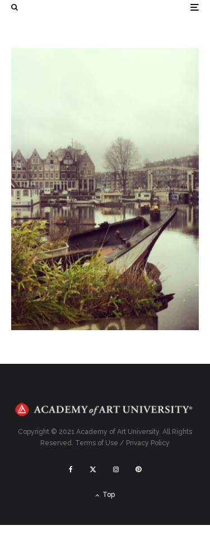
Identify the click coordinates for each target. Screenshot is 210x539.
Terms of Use (96, 443)
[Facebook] (70, 469)
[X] (93, 469)
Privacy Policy (148, 443)
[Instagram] (116, 469)
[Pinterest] (138, 469)
